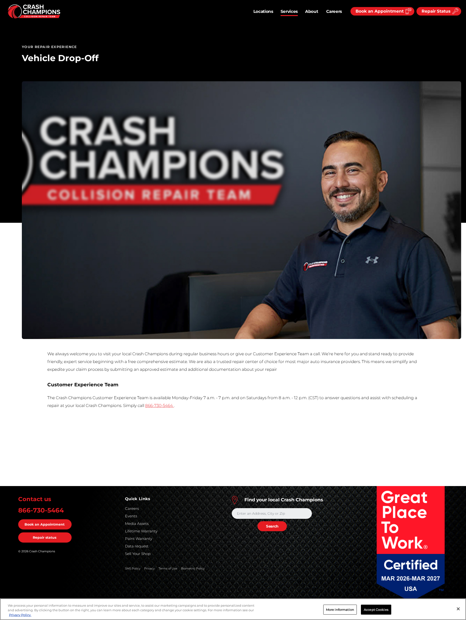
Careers (334, 11)
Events (131, 516)
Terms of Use (167, 568)
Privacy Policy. (20, 615)
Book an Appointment (45, 524)
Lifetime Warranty (141, 531)
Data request (137, 546)
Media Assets (137, 523)
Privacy (149, 568)
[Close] (458, 608)
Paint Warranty (138, 538)
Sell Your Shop (137, 553)
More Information (340, 609)
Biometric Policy (193, 568)
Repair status (44, 537)
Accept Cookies (376, 609)
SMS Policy (132, 568)
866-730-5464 (159, 405)
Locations (263, 11)
